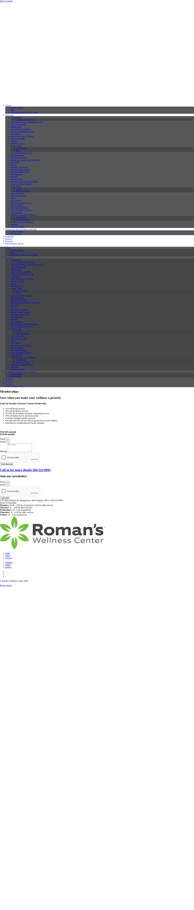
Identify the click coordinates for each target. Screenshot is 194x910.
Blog (13, 110)
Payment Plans (17, 231)
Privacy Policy (6, 585)
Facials (19, 189)
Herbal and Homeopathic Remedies (25, 160)
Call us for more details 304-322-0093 (25, 470)
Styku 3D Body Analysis (21, 210)
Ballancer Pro (16, 127)
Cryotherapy (16, 134)
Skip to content (6, 1)
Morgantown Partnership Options (24, 112)
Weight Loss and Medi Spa (22, 222)
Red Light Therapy (19, 196)
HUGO (14, 165)
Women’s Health (17, 227)
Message (4, 451)
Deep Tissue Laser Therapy (22, 136)
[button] (97, 503)
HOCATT (15, 162)
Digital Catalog (17, 108)
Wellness (14, 224)
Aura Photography (18, 124)
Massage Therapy (23, 191)
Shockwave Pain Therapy (21, 203)
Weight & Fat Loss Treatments (23, 215)
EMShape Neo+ (17, 143)
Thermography (17, 212)
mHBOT (14, 177)
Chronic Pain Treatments (21, 129)
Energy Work (16, 146)
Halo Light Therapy (19, 158)
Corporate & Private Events (22, 131)
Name (3, 439)
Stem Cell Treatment (19, 208)
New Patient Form (14, 243)
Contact (9, 241)
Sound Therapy (17, 205)
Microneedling (17, 179)
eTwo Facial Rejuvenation (21, 153)
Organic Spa (16, 186)
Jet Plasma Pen (17, 174)
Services (9, 115)
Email (2, 442)
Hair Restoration (17, 155)
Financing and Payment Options (21, 229)
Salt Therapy (16, 200)
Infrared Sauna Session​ (20, 169)
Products (9, 236)
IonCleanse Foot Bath (20, 172)
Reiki (18, 150)
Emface (14, 141)
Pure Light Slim (17, 193)
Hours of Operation (8, 503)
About (8, 105)
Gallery (9, 239)
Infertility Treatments (19, 167)
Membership (16, 234)
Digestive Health (18, 139)
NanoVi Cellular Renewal (21, 184)
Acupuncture (16, 117)
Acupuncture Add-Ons (25, 119)
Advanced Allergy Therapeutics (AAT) (27, 122)
